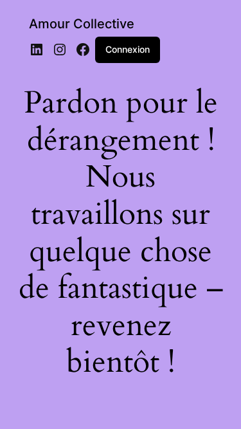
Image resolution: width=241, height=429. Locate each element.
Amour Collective (81, 24)
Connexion (127, 49)
